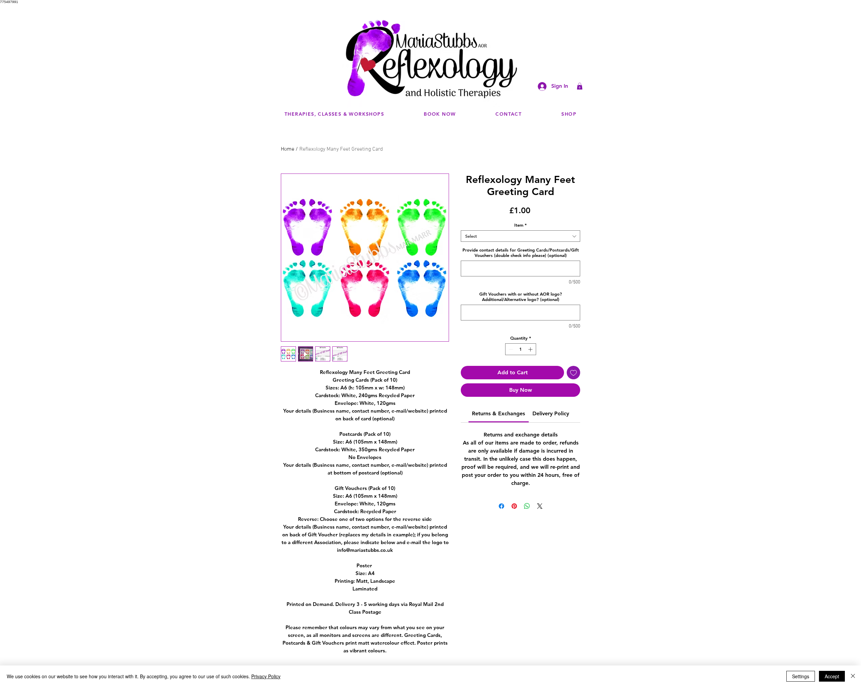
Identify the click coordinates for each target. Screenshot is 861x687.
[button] (580, 86)
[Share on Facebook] (501, 506)
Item (520, 225)
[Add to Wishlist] (573, 372)
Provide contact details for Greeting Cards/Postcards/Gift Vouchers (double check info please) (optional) (520, 252)
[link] (498, 413)
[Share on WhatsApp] (527, 506)
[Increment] (531, 349)
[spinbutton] (520, 349)
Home (287, 149)
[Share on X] (540, 506)
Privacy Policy (265, 676)
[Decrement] (510, 349)
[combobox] (520, 236)
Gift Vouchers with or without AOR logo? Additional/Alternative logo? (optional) (520, 296)
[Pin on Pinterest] (514, 506)
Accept (832, 676)
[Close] (853, 676)
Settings (800, 676)
